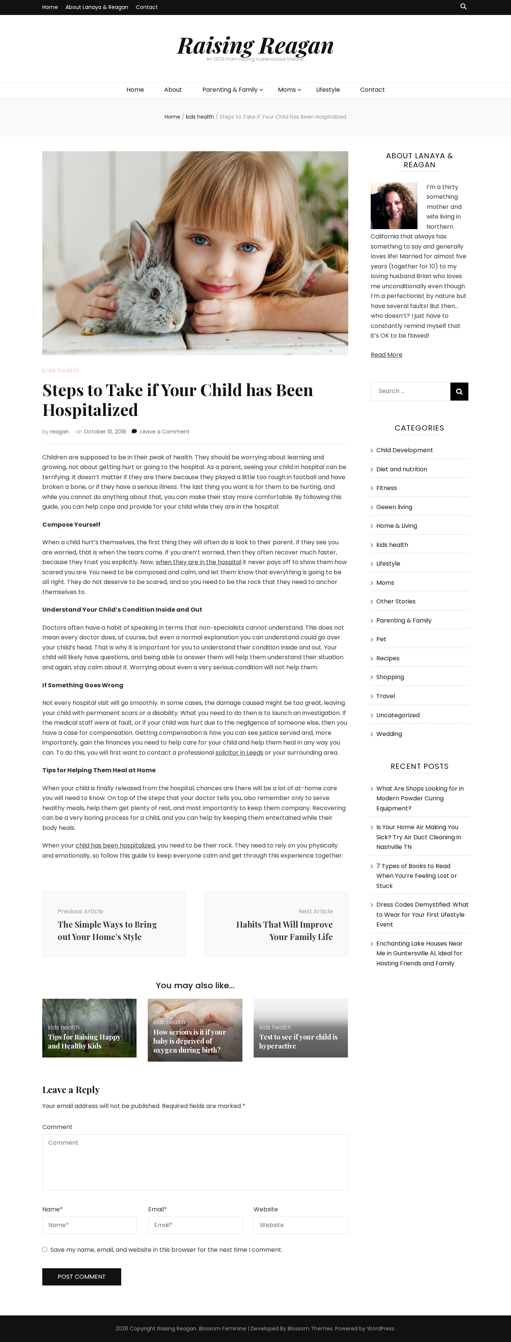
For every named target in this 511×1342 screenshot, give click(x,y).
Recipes (388, 658)
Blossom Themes (310, 1328)
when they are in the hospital (198, 562)
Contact (147, 7)
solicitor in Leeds (239, 752)
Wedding (389, 734)
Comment (57, 1127)
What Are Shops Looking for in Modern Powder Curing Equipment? (420, 798)
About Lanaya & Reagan (96, 7)
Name (52, 1209)
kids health (61, 370)
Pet (381, 639)
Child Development (404, 450)
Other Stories (396, 601)
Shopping (390, 677)
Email (157, 1209)
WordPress (380, 1328)
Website (266, 1209)
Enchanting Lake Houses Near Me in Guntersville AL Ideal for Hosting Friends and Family (419, 953)
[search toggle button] (463, 7)
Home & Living (396, 525)
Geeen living (394, 507)
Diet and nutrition (401, 469)
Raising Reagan (255, 44)
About (173, 89)
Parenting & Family (230, 89)
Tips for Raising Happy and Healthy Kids (84, 1041)
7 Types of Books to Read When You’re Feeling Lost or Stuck (416, 876)
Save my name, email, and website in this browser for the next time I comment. (166, 1249)
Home (50, 7)
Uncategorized (398, 715)
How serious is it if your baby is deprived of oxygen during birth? (189, 1041)
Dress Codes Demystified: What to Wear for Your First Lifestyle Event (422, 914)
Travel (385, 696)
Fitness (386, 488)
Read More (387, 354)
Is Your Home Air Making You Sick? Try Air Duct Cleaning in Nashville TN (418, 837)
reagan (59, 431)
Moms (287, 89)
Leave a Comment (165, 431)
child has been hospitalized (115, 845)
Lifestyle (328, 89)
